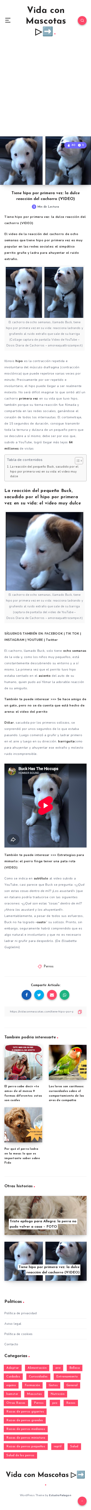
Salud (74, 1446)
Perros (48, 966)
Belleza (74, 1368)
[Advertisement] (45, 88)
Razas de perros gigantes (25, 1411)
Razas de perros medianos (25, 1429)
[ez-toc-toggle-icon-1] (77, 460)
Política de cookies (18, 1334)
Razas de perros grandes (24, 1420)
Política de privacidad (20, 1313)
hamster (12, 1394)
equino (11, 1385)
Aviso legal (12, 1324)
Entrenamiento (67, 1376)
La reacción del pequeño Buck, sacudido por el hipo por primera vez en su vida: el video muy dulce (44, 471)
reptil (58, 1446)
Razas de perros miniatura (25, 1437)
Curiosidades (38, 1376)
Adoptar (12, 1368)
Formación (32, 1385)
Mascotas (34, 1394)
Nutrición (58, 1394)
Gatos (53, 1385)
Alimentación (37, 1368)
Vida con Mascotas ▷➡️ (46, 21)
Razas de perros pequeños (25, 1446)
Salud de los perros (20, 1455)
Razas (71, 1403)
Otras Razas (15, 1403)
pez (55, 1403)
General (72, 1385)
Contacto (11, 1344)
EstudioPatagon (60, 1495)
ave (58, 1368)
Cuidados (13, 1376)
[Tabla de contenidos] (79, 460)
